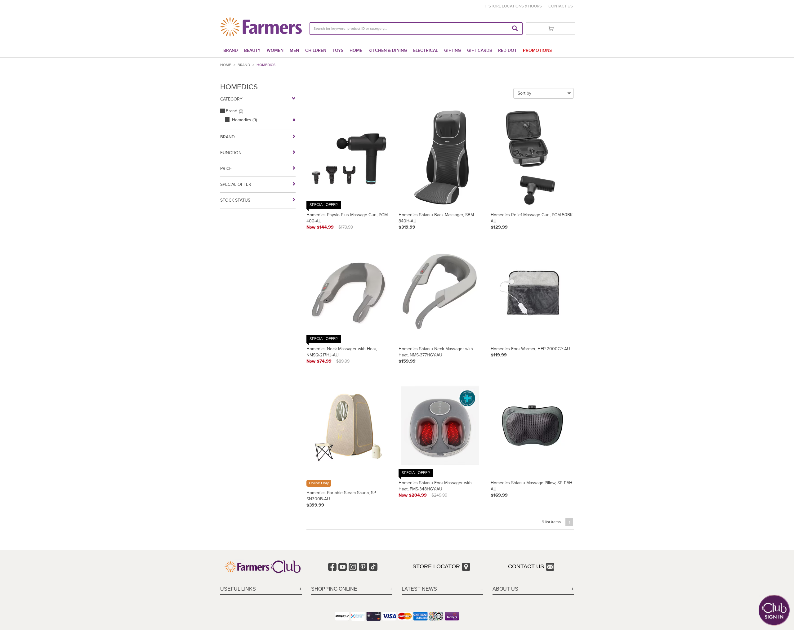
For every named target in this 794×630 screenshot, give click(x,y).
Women (275, 50)
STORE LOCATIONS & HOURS (516, 6)
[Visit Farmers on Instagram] (353, 567)
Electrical (425, 50)
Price (226, 168)
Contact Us (526, 566)
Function (231, 152)
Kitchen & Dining (387, 50)
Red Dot (507, 50)
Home (356, 50)
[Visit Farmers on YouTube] (342, 567)
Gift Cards (479, 50)
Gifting (452, 50)
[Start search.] (515, 28)
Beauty (252, 50)
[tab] (261, 589)
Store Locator (436, 566)
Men (294, 50)
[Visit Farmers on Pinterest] (363, 567)
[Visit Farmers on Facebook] (332, 567)
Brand (230, 50)
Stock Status (235, 200)
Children (315, 50)
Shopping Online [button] (334, 589)
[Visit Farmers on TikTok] (373, 567)
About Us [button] (505, 589)
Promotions (537, 50)
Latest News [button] (419, 589)
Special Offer (235, 184)
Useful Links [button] (238, 589)
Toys (337, 50)
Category (231, 99)
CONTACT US (560, 6)
